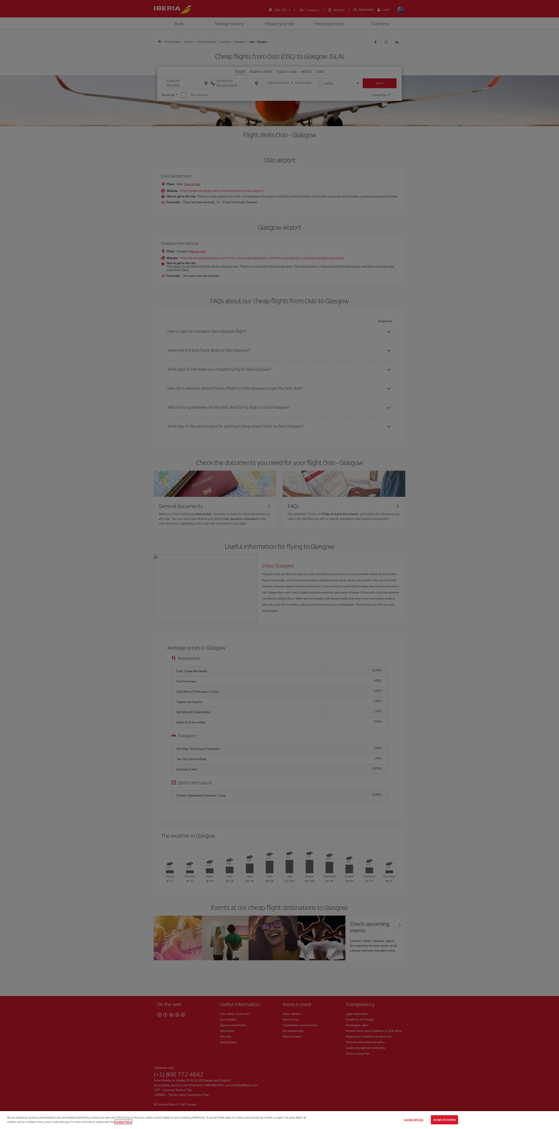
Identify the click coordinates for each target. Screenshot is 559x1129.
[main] (279, 1120)
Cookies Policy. (123, 1122)
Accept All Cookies (444, 1120)
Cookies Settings (413, 1120)
